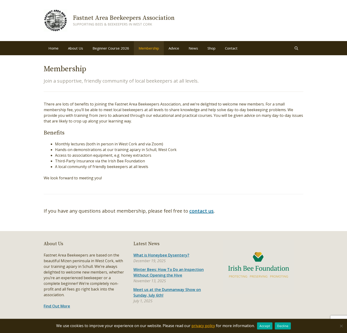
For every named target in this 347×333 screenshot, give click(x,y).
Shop (211, 48)
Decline (282, 326)
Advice (174, 48)
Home (53, 48)
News (193, 48)
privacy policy (203, 325)
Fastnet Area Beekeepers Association (124, 18)
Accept (264, 326)
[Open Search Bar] (296, 48)
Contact (231, 48)
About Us (75, 48)
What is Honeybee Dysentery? (161, 255)
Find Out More (57, 306)
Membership (149, 48)
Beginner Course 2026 (111, 48)
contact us (201, 211)
